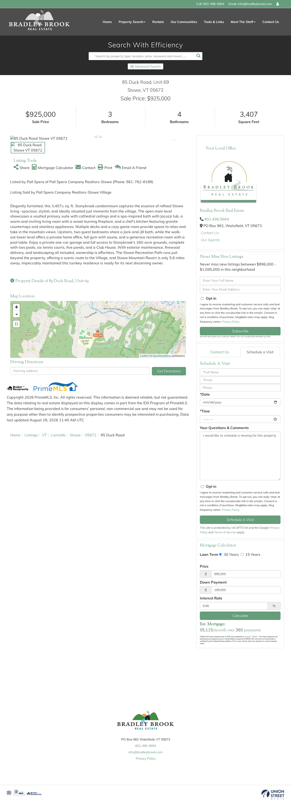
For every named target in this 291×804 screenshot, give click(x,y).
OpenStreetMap (162, 355)
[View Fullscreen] (16, 324)
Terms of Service (225, 532)
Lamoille (58, 435)
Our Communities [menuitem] (184, 22)
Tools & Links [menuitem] (214, 22)
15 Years (252, 554)
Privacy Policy (230, 321)
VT (44, 435)
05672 (90, 435)
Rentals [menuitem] (158, 22)
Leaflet (144, 355)
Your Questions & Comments (224, 427)
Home (15, 435)
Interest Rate (211, 598)
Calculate (240, 615)
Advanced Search (148, 66)
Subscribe (240, 331)
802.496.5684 (216, 219)
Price (204, 566)
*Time (205, 411)
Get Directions (169, 371)
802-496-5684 (213, 4)
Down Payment (213, 582)
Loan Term (209, 554)
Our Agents (210, 240)
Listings (31, 435)
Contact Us (210, 232)
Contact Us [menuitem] (270, 22)
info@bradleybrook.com (255, 4)
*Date (205, 394)
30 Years (231, 554)
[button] (198, 56)
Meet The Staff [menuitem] (242, 22)
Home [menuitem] (107, 22)
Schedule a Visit (260, 352)
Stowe (75, 435)
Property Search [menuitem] (131, 22)
